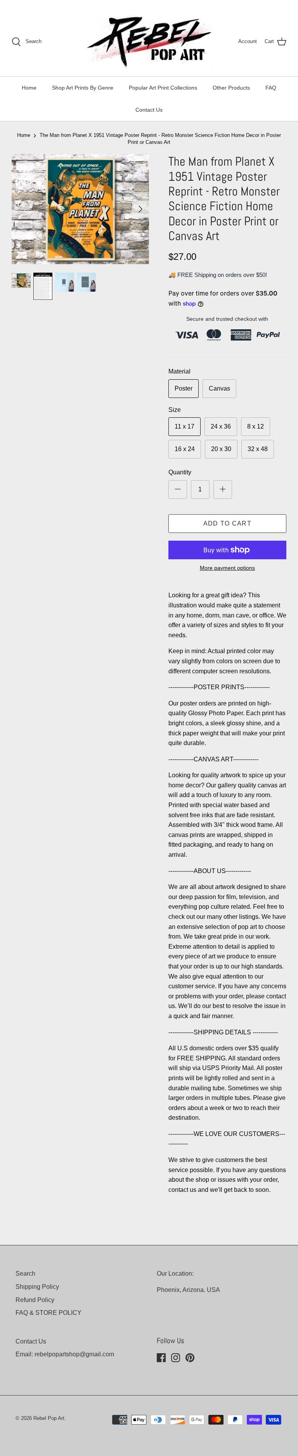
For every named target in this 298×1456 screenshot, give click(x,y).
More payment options (227, 568)
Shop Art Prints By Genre (82, 88)
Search (25, 1273)
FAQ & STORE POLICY (48, 1312)
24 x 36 (221, 426)
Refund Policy (35, 1300)
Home (29, 88)
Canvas (219, 388)
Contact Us (149, 110)
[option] (80, 209)
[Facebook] (161, 1357)
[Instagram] (175, 1357)
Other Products (231, 88)
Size (174, 409)
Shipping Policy (37, 1286)
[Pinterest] (189, 1357)
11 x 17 (184, 426)
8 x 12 (255, 426)
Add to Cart (227, 523)
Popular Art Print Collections (163, 88)
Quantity (179, 472)
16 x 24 (185, 449)
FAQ (270, 88)
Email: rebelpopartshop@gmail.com (65, 1354)
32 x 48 (258, 449)
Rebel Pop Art (48, 1418)
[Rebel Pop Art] (149, 42)
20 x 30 (221, 449)
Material (179, 371)
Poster (183, 388)
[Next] (140, 209)
